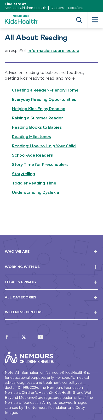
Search (79, 20)
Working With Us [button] (22, 267)
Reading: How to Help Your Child (44, 146)
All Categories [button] (20, 297)
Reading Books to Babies (37, 127)
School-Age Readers (32, 155)
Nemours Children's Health (25, 8)
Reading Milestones (31, 136)
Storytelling (23, 174)
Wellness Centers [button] (24, 312)
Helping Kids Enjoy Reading (38, 109)
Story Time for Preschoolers (40, 164)
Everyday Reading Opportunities (44, 99)
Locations (75, 8)
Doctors (57, 8)
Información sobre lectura (53, 50)
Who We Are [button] (17, 251)
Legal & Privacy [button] (21, 282)
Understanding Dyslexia (35, 192)
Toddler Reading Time (34, 183)
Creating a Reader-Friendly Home (45, 90)
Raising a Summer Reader (37, 118)
